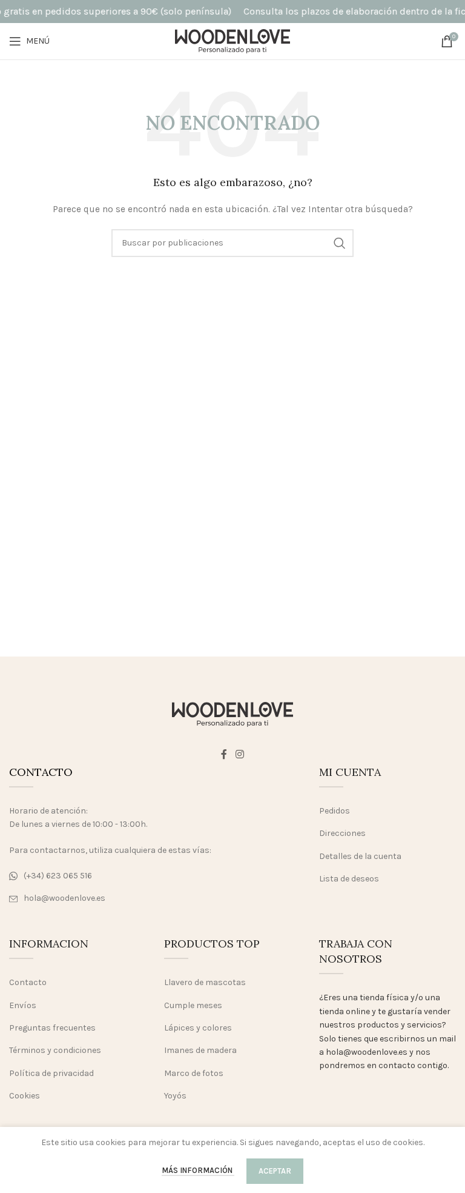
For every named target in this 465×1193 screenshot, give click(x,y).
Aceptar (275, 1170)
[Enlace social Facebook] (224, 754)
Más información (198, 1170)
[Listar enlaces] (116, 876)
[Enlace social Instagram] (239, 754)
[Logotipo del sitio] (232, 40)
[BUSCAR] (340, 243)
